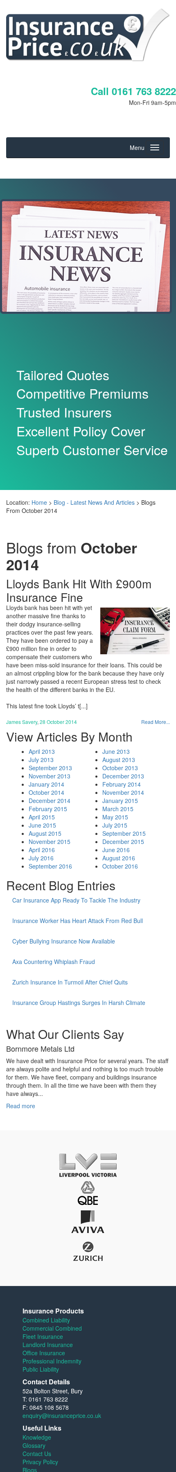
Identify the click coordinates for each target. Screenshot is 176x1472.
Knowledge (37, 1437)
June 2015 (42, 825)
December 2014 (49, 800)
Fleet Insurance (43, 1336)
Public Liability (41, 1369)
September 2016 (50, 866)
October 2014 (46, 792)
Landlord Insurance (48, 1344)
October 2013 (120, 768)
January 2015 (120, 800)
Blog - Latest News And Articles (94, 502)
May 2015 (115, 817)
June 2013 (116, 751)
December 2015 (123, 841)
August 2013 (118, 759)
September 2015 (124, 833)
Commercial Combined (52, 1328)
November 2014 (123, 792)
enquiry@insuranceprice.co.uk (62, 1415)
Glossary (34, 1445)
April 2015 (42, 817)
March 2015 (117, 809)
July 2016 (41, 858)
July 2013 (41, 759)
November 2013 (49, 776)
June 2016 (116, 850)
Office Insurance (44, 1353)
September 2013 (50, 768)
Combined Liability (46, 1320)
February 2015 (48, 809)
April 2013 (42, 751)
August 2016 (118, 858)
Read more (20, 1106)
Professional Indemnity (52, 1361)
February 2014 (121, 784)
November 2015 (49, 841)
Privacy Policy (40, 1462)
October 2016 (120, 866)
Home (39, 502)
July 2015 (114, 825)
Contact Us (37, 1453)
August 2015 (45, 833)
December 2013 (123, 776)
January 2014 (46, 784)
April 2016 (42, 850)
